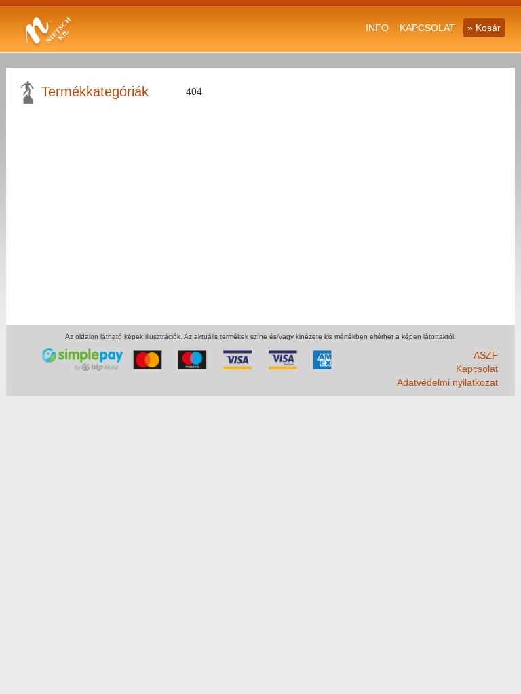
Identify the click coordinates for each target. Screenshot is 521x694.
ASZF (486, 355)
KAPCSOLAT (427, 27)
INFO (377, 27)
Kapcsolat (477, 368)
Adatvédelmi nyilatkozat (447, 382)
